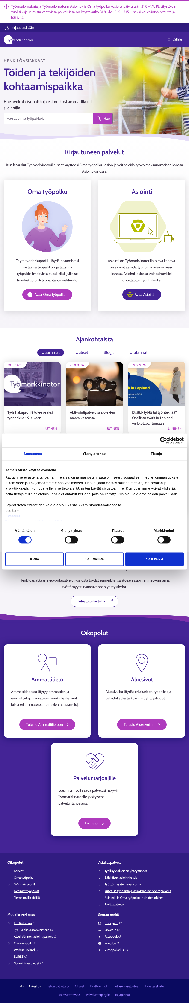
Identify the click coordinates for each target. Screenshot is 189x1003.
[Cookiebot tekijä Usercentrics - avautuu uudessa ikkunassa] (163, 440)
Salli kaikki (154, 559)
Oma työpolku (23, 877)
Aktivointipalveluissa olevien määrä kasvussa (92, 415)
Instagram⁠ (111, 923)
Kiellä (34, 559)
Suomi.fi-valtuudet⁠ (26, 963)
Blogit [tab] (109, 352)
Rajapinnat (122, 995)
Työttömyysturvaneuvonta (123, 884)
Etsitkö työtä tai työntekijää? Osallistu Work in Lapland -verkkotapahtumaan (154, 418)
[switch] (71, 540)
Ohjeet (79, 986)
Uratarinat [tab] (139, 352)
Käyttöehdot (98, 986)
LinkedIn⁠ (110, 930)
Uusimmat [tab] (50, 352)
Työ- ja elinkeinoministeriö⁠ (32, 930)
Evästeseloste (154, 986)
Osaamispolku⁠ (23, 943)
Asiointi (19, 871)
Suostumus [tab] (33, 454)
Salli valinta (94, 559)
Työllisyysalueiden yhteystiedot (126, 871)
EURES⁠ (19, 956)
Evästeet (12, 516)
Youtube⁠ (110, 943)
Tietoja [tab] (156, 454)
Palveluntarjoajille (98, 995)
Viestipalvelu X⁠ (115, 950)
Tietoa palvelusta (57, 986)
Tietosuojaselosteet (126, 986)
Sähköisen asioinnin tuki (121, 877)
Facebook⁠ (111, 936)
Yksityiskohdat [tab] (94, 454)
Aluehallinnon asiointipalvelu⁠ (33, 936)
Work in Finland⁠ (24, 950)
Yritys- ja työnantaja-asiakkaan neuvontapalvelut (138, 891)
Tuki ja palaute (114, 904)
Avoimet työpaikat (26, 891)
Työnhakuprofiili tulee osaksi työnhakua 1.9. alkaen (30, 415)
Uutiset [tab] (82, 352)
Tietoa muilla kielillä (27, 898)
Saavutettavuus (69, 995)
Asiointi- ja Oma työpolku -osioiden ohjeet (134, 898)
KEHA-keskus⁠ (23, 923)
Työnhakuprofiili (24, 884)
